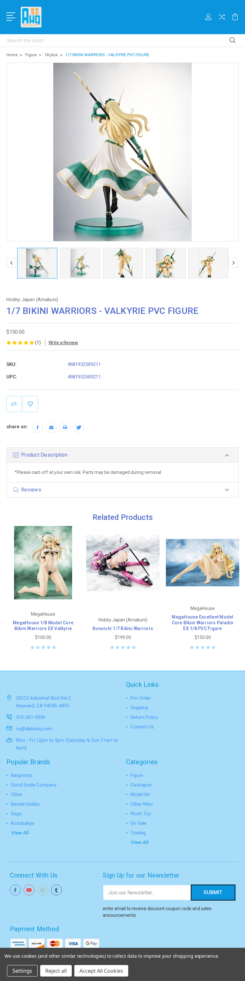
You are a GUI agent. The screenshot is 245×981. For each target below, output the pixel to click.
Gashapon (141, 785)
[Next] (233, 263)
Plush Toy (140, 814)
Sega (16, 814)
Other (16, 794)
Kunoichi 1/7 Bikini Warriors (123, 628)
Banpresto (22, 775)
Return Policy (144, 717)
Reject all (56, 970)
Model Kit (140, 794)
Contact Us (142, 727)
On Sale (138, 823)
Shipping (139, 708)
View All (19, 833)
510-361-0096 (30, 717)
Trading (138, 833)
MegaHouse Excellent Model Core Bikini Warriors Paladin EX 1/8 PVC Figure (202, 622)
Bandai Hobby (25, 804)
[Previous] (11, 263)
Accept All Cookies (101, 970)
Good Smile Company (33, 785)
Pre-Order (140, 698)
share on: (17, 427)
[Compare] (221, 20)
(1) (38, 342)
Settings (22, 970)
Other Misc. (142, 804)
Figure (136, 775)
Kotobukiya (22, 823)
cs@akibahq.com (34, 729)
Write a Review (63, 342)
